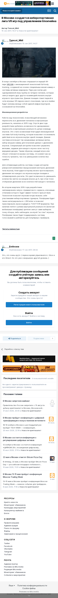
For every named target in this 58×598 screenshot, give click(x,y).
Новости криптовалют (28, 31)
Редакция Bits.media (12, 569)
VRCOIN (10, 84)
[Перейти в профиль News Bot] (51, 419)
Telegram (8, 552)
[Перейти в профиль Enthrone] (5, 248)
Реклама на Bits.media (13, 567)
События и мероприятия (14, 575)
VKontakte (8, 549)
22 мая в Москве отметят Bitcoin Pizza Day (22, 457)
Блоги (6, 513)
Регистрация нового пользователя (29, 305)
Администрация (11, 525)
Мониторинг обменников (15, 505)
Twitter (7, 543)
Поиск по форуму (11, 528)
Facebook (8, 546)
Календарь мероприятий (15, 508)
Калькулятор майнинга (14, 510)
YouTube (7, 554)
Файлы (7, 531)
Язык (11, 585)
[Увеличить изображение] (29, 62)
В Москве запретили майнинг (16, 401)
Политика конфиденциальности (32, 585)
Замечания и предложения (16, 534)
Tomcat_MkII (13, 28)
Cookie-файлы (28, 588)
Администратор (11, 564)
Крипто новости (11, 502)
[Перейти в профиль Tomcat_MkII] (5, 42)
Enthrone (14, 246)
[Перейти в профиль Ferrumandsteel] (52, 402)
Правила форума (11, 523)
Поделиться (15, 338)
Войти (29, 322)
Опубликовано (23, 43)
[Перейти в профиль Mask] (52, 458)
